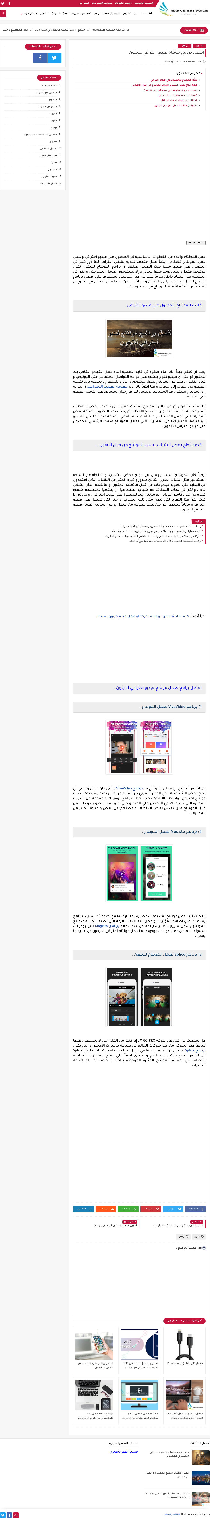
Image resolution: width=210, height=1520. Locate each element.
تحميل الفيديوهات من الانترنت (40, 135)
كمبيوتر (86, 13)
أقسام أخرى (31, 13)
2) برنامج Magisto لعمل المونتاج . (178, 100)
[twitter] (3, 3)
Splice (190, 1051)
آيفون (66, 13)
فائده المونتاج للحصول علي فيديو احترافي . (173, 80)
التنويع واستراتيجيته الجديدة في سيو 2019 (85, 30)
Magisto (101, 926)
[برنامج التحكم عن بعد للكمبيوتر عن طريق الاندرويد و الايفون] (94, 1395)
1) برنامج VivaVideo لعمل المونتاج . (177, 95)
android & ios (49, 86)
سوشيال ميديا (111, 13)
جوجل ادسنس (48, 149)
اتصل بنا (84, 3)
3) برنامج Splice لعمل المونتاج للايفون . (175, 106)
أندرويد (76, 13)
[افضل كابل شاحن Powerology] (184, 1344)
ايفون (199, 46)
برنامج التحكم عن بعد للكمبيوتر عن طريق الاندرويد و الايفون (95, 1417)
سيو (136, 13)
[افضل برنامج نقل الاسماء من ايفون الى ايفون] (94, 1344)
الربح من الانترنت (47, 107)
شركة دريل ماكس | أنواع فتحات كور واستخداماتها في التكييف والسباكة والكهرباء (153, 536)
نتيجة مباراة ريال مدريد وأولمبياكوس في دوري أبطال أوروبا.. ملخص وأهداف (156, 531)
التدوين (56, 13)
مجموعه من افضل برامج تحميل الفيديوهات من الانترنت (140, 1416)
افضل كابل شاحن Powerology (185, 1363)
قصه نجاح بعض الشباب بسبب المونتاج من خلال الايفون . (164, 85)
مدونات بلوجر (49, 177)
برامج (97, 13)
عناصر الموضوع (196, 242)
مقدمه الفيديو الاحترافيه (108, 387)
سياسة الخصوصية (101, 3)
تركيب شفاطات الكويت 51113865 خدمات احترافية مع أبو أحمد (165, 541)
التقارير (45, 13)
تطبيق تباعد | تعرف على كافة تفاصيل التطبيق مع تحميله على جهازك (140, 1366)
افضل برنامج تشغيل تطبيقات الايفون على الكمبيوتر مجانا (184, 1416)
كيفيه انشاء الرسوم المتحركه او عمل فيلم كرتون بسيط (142, 617)
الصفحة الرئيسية (144, 3)
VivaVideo (124, 789)
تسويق (127, 13)
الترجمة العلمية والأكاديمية (133, 30)
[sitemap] (16, 1515)
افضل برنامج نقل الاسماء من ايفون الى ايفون (95, 1365)
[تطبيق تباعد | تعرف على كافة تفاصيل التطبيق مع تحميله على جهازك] (139, 1344)
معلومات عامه (48, 184)
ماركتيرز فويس (172, 1514)
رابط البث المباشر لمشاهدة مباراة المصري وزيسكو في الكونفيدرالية (160, 526)
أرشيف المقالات (123, 3)
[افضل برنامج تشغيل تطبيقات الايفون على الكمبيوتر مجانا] (184, 1395)
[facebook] (9, 3)
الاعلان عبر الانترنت (46, 93)
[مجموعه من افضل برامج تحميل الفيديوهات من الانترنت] (139, 1395)
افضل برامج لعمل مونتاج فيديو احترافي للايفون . (169, 90)
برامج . (184, 46)
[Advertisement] (139, 151)
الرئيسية (147, 13)
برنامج (137, 789)
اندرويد (53, 114)
